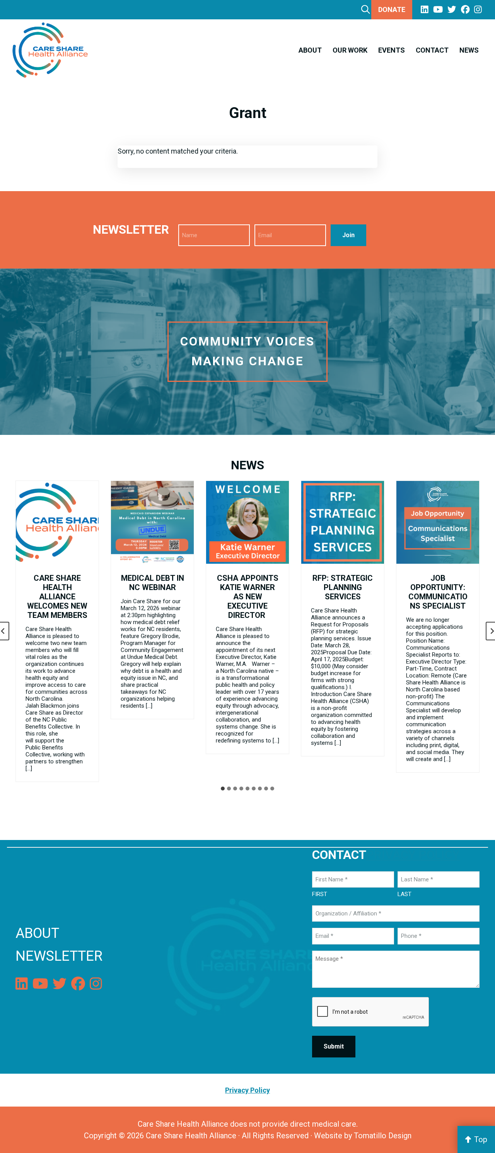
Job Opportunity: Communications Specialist (438, 592)
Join (348, 235)
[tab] (223, 788)
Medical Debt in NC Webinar (152, 582)
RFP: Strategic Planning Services (342, 587)
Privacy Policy (413, 855)
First (319, 894)
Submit (334, 1046)
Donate (391, 9)
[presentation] (57, 522)
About (37, 933)
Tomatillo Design (382, 1135)
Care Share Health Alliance (191, 1135)
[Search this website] (365, 9)
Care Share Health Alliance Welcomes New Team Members (57, 596)
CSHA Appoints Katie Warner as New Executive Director (247, 596)
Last (404, 894)
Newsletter (58, 956)
